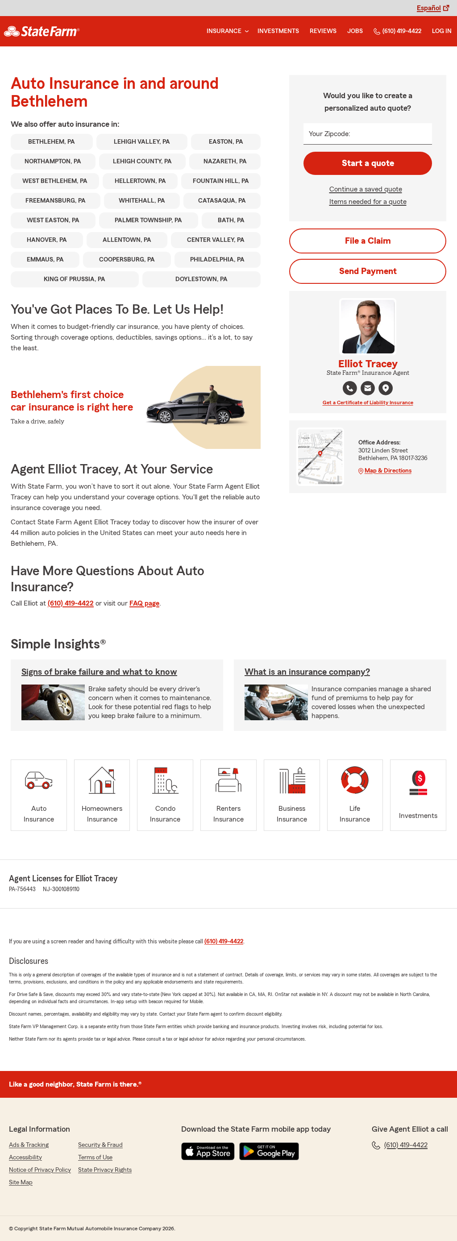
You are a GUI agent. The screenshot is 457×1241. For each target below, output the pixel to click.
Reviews (323, 31)
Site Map (21, 1182)
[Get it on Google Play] (269, 1151)
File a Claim (368, 241)
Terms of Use (95, 1157)
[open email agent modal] (368, 389)
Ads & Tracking (29, 1145)
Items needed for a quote (368, 201)
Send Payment (368, 271)
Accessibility (25, 1157)
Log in (442, 31)
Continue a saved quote (365, 189)
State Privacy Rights (105, 1170)
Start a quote (368, 163)
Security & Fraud (100, 1145)
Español (429, 8)
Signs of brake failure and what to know (99, 672)
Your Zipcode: (329, 133)
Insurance (224, 31)
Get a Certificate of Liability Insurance (368, 402)
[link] (41, 31)
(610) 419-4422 (401, 31)
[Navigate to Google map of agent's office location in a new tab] (385, 388)
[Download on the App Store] (208, 1151)
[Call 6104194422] (350, 388)
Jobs (355, 31)
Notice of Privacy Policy (40, 1170)
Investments (278, 31)
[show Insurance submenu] (245, 31)
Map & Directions (388, 471)
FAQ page (144, 603)
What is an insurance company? (307, 672)
